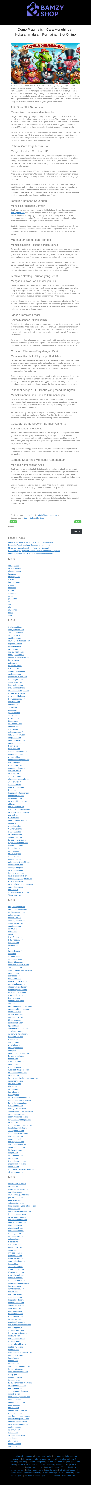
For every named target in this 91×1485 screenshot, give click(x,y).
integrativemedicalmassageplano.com (23, 1078)
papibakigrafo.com (15, 845)
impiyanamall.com (15, 1236)
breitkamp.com (14, 1336)
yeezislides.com (14, 1200)
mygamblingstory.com (16, 907)
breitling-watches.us (16, 655)
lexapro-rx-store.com (16, 873)
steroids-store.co (14, 785)
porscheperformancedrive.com (20, 1352)
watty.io (11, 948)
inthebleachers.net (15, 870)
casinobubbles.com (16, 1231)
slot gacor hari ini (62, 1459)
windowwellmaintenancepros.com (21, 1169)
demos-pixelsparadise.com (18, 671)
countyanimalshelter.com (18, 1133)
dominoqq (12, 588)
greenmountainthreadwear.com (20, 1111)
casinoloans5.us (14, 826)
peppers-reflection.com (17, 1164)
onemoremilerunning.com (18, 1028)
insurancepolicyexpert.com (18, 691)
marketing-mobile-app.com (18, 1053)
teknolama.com (14, 998)
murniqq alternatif (66, 1473)
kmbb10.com (13, 1039)
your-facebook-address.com (19, 1416)
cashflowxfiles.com (15, 1037)
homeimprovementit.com (18, 1189)
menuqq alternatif (16, 1456)
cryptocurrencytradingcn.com (19, 1120)
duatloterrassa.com (15, 1347)
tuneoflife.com (13, 1167)
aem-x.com (12, 1250)
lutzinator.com (13, 1358)
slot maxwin (51, 1462)
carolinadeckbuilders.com (18, 696)
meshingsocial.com (15, 1048)
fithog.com (12, 790)
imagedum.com (14, 1380)
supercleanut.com (15, 1297)
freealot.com (13, 1292)
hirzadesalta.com (15, 1225)
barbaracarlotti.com (15, 865)
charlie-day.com (14, 1067)
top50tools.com (14, 702)
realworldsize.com (15, 995)
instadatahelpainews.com (18, 1424)
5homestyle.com (14, 895)
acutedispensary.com (16, 1114)
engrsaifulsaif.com (15, 1278)
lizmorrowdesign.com (16, 1369)
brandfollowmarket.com (17, 1128)
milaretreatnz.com (15, 724)
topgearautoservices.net (17, 1410)
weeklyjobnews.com (16, 1131)
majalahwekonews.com (17, 909)
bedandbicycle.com (16, 1300)
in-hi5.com (12, 934)
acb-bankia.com (14, 1084)
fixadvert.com (13, 660)
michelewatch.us (14, 649)
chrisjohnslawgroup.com (17, 1330)
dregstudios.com (14, 738)
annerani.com (13, 710)
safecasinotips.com (15, 1316)
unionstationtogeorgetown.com (20, 1283)
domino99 (49, 1467)
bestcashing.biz (14, 762)
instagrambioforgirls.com (18, 1034)
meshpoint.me (13, 973)
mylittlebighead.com (16, 1289)
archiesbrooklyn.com (16, 768)
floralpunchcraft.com (16, 1056)
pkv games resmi (15, 568)
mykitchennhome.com (16, 834)
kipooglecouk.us (14, 832)
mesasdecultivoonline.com (18, 1009)
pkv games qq (58, 1456)
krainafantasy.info (15, 937)
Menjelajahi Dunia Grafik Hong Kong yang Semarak (28, 548)
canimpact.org (13, 851)
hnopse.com (13, 1153)
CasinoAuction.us (15, 829)
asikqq (10, 596)
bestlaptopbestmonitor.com (18, 793)
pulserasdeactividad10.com (19, 862)
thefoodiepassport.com (17, 840)
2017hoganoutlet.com (16, 912)
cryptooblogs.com (15, 1253)
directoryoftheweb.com (17, 921)
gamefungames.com (16, 1269)
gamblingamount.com (16, 1147)
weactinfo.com (14, 1045)
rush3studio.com (14, 926)
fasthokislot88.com (15, 1314)
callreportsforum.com (16, 1435)
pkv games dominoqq (16, 571)
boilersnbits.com (14, 1012)
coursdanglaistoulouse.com (19, 641)
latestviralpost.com (15, 1015)
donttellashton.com (15, 923)
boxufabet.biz (13, 1408)
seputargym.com (14, 1233)
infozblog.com (13, 774)
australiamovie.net (15, 633)
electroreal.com (14, 1209)
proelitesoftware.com (16, 1322)
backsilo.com (13, 1092)
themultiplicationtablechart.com (20, 884)
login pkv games (14, 582)
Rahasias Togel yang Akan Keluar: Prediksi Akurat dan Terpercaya (34, 551)
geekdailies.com (14, 1427)
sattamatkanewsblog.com (18, 1117)
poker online (47, 1456)
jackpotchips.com (15, 1319)
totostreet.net (13, 1242)
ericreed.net (13, 815)
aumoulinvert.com (15, 837)
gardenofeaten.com (15, 1023)
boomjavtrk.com (14, 1444)
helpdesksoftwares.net (17, 1184)
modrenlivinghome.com (17, 1422)
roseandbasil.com (15, 798)
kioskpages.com (14, 1375)
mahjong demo (14, 577)
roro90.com (12, 929)
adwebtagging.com (15, 1136)
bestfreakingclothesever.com (19, 1100)
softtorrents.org (14, 1341)
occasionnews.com (15, 1156)
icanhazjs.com (14, 848)
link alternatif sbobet (67, 1470)
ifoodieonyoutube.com (17, 1214)
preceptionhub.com (15, 1198)
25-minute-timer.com (16, 1272)
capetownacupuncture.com (18, 959)
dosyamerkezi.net (15, 682)
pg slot (73, 1459)
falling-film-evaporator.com (18, 1103)
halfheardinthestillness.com (19, 809)
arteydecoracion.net (16, 787)
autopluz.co (12, 663)
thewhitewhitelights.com (17, 801)
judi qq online (13, 566)
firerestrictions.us (15, 765)
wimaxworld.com (14, 757)
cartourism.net (13, 856)
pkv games (12, 599)
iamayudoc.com (14, 1286)
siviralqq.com (13, 1095)
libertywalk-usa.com (16, 630)
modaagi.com (13, 727)
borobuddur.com (14, 1264)
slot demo (12, 593)
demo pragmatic (18, 213)
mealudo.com (13, 1064)
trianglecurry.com (15, 1377)
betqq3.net (12, 823)
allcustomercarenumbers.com (19, 1325)
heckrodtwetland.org (16, 807)
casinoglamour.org (15, 887)
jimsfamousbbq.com (16, 627)
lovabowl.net (13, 1186)
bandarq (50, 1464)
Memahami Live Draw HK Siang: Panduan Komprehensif (30, 553)
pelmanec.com (14, 915)
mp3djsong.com (14, 638)
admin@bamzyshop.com (47, 515)
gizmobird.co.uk (14, 635)
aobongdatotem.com (16, 1203)
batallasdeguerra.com (16, 735)
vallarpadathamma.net (17, 992)
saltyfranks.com (14, 707)
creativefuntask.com (16, 1275)
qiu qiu (11, 604)
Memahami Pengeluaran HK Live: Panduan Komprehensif (31, 542)
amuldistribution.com (16, 1261)
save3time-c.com (15, 666)
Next (77, 522)
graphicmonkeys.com (16, 1305)
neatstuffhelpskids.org (16, 740)
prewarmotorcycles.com (17, 677)
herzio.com (12, 932)
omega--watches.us (16, 652)
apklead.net (12, 1446)
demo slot (31, 1462)
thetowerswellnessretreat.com (20, 1383)
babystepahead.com (16, 1142)
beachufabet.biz (14, 1399)
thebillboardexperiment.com (19, 1397)
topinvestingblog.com (16, 699)
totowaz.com (13, 1122)
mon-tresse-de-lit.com (16, 1402)
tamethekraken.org (15, 1355)
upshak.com (13, 1089)
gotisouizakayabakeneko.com (20, 970)
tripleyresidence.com (16, 1339)
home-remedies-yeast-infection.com (22, 1206)
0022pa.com (13, 715)
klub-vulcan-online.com (17, 1333)
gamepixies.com (14, 1308)
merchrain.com (14, 1430)
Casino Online (29, 518)
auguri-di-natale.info (16, 646)
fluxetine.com (13, 818)
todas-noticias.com (15, 940)
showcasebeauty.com (16, 688)
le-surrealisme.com (15, 685)
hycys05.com (13, 1026)
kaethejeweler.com (15, 1388)
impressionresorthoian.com (19, 1097)
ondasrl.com (13, 1361)
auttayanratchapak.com (17, 981)
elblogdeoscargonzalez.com (19, 779)
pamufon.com (13, 1350)
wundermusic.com (15, 1267)
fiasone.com (13, 1059)
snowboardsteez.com (16, 1031)
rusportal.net (13, 945)
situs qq (11, 585)
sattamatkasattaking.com (18, 1391)
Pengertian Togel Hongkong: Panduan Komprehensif (29, 545)
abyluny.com (13, 1441)
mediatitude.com (14, 674)
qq (9, 602)
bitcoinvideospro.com (16, 962)
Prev (13, 522)
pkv (9, 607)
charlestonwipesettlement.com (20, 1125)
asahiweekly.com (15, 1294)
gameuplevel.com (15, 1256)
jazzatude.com (14, 713)
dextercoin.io (13, 890)
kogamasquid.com (15, 881)
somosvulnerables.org (17, 1344)
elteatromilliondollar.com (17, 987)
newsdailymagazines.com (18, 1195)
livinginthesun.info (15, 951)
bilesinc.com (13, 721)
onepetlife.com (14, 1394)
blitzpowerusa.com (15, 1020)
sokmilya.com (13, 1438)
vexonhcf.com (13, 668)
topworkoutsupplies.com (17, 1220)
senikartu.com (13, 943)
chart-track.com (14, 749)
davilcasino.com (14, 1245)
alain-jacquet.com (15, 968)
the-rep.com (13, 704)
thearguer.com (13, 1050)
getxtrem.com (13, 1042)
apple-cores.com (14, 859)
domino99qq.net (14, 918)
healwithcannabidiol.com (18, 1372)
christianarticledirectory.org (18, 892)
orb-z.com (12, 1003)
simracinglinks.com (15, 680)
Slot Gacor (40, 518)
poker (10, 613)
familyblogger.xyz (15, 1328)
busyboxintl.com (14, 979)
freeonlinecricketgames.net (18, 760)
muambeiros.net (14, 771)
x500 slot (13, 1462)
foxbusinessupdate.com (17, 1073)
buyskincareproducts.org (18, 876)
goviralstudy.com (14, 854)
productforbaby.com (16, 1001)
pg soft (50, 1459)
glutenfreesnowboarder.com (19, 1366)
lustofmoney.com (14, 1158)
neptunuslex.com (15, 644)
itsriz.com (12, 954)
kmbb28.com (13, 1433)
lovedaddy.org (13, 1075)
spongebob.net (14, 976)
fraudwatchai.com (15, 1247)
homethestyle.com (15, 1258)
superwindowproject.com (18, 843)
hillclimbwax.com (15, 1150)
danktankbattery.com (16, 1062)
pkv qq (77, 1467)
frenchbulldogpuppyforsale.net (20, 879)
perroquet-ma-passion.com (18, 1419)
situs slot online (51, 1470)
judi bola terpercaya (49, 1473)
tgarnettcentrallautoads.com (19, 657)
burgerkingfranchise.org (17, 990)
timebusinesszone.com (17, 1161)
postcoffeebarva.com (16, 984)
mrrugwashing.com (15, 1081)
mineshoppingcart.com (17, 1217)
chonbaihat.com (14, 776)
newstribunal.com (15, 1192)
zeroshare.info (13, 718)
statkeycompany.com (16, 693)
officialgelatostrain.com (17, 1386)
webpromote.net (14, 782)
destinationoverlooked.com (18, 1144)
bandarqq (12, 574)
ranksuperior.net (14, 1139)
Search (11, 527)
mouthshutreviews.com (17, 1222)
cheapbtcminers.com (16, 1280)
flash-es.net (12, 1086)
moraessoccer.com (15, 743)
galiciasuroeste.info (16, 732)
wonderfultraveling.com (17, 751)
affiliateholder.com (15, 1172)
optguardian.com (14, 1239)
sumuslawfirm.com (15, 1106)
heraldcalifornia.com (16, 1303)
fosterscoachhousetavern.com (20, 1006)
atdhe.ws (11, 804)
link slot (11, 579)
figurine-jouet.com (15, 1413)
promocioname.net (15, 754)
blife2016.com (13, 1363)
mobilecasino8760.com (17, 821)
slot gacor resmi (24, 1464)
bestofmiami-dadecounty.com (19, 1211)
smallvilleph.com (14, 729)
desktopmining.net (15, 868)
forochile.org (13, 746)
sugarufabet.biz (14, 1405)
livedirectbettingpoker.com (18, 1070)
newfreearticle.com (15, 1017)
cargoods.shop (14, 956)
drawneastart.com (15, 1311)
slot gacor (41, 1462)
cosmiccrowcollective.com (18, 965)
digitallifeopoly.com (15, 1228)
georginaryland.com (16, 796)
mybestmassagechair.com (18, 812)
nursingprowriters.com (17, 1109)
